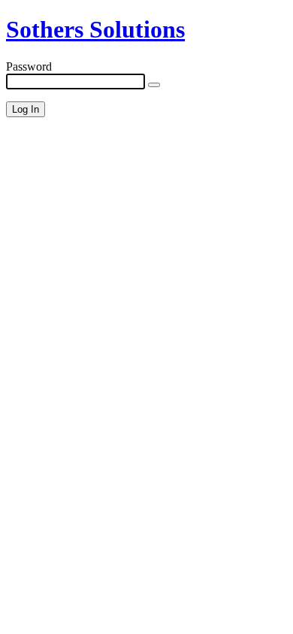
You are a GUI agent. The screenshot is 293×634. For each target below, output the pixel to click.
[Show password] (154, 85)
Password (29, 66)
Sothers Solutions (95, 29)
